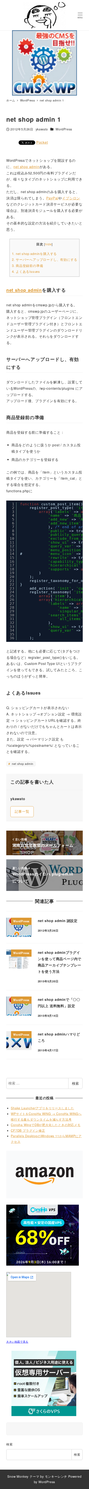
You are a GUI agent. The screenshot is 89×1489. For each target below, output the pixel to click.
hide (48, 244)
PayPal (52, 198)
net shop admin (26, 166)
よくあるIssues (26, 271)
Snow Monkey (18, 1476)
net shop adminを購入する (34, 253)
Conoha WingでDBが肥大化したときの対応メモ (46, 1125)
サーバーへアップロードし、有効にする (44, 259)
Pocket (42, 142)
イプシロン (71, 198)
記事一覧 (22, 811)
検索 (75, 1083)
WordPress (64, 129)
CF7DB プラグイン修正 (28, 1130)
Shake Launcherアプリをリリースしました (42, 1108)
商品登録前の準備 (27, 265)
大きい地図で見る (17, 1341)
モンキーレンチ (56, 1476)
